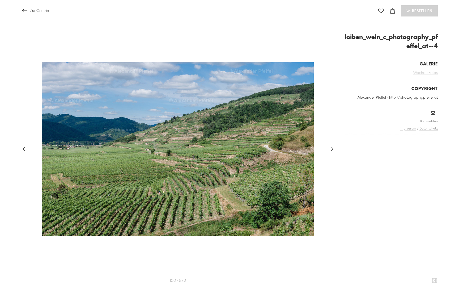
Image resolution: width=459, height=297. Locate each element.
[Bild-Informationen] (434, 280)
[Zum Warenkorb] (392, 11)
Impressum (408, 128)
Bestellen (421, 11)
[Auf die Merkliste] (381, 11)
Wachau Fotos (425, 73)
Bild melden (429, 121)
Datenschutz (428, 128)
